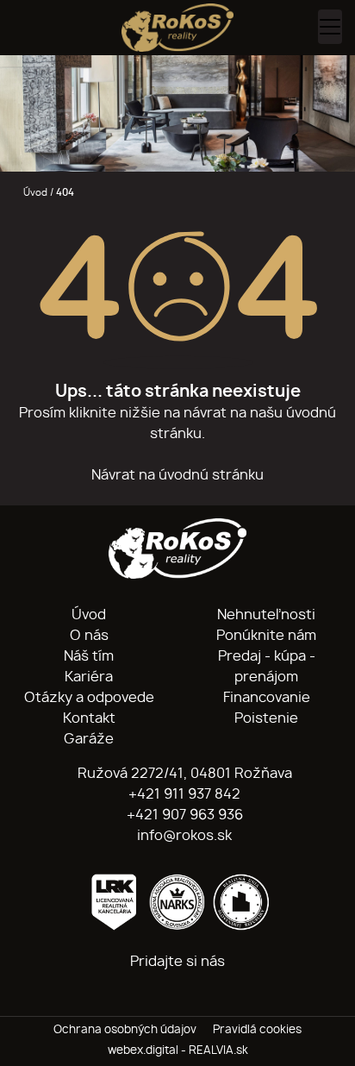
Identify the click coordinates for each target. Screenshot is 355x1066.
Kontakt (89, 718)
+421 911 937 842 (182, 794)
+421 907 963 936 (183, 815)
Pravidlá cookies (257, 1030)
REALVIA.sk (218, 1051)
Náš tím (89, 656)
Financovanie (266, 698)
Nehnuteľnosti (266, 615)
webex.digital (143, 1051)
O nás (89, 636)
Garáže (89, 739)
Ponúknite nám (266, 636)
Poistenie (266, 718)
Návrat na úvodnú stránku (177, 475)
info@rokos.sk (183, 836)
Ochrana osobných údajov (124, 1030)
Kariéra (89, 677)
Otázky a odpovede (89, 698)
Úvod (34, 193)
